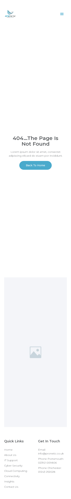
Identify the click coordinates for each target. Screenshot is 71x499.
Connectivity (12, 476)
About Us (10, 455)
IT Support (11, 460)
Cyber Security (13, 465)
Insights (9, 481)
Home (8, 449)
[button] (62, 14)
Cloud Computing (15, 471)
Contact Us (11, 486)
